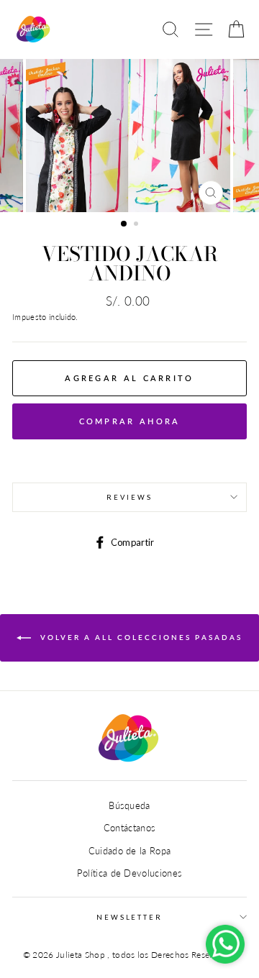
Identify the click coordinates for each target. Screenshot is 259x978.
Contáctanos (130, 827)
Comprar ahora (130, 421)
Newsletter (129, 917)
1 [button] (124, 224)
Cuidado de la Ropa (129, 850)
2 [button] (137, 225)
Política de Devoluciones (130, 873)
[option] (129, 135)
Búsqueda (129, 805)
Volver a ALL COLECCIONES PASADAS (139, 637)
